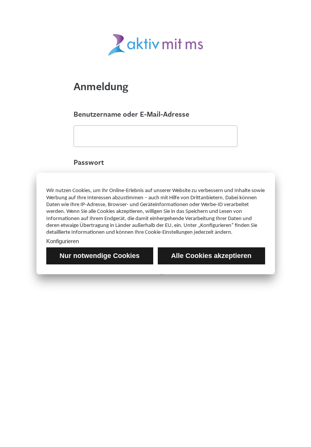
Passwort (89, 162)
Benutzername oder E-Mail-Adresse (131, 114)
